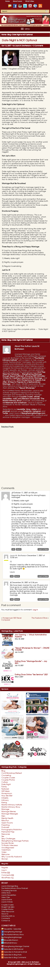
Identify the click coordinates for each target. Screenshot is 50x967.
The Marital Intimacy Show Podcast (14, 888)
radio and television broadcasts (26, 399)
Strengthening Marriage (13, 932)
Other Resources (7, 911)
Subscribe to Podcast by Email (15, 952)
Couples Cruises (26, 397)
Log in (35, 610)
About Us (4, 914)
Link (13, 549)
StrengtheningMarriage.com (33, 413)
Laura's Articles (7, 902)
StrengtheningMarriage (13, 937)
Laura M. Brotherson (23, 45)
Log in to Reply (43, 549)
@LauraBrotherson (11, 940)
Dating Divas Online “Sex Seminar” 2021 (31, 675)
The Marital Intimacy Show (14, 934)
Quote (19, 549)
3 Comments (38, 45)
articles (37, 397)
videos (34, 409)
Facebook (27, 411)
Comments (5, 918)
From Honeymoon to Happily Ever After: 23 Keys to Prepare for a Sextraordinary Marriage (24, 382)
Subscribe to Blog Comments (15, 957)
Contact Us (5, 920)
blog (28, 409)
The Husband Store (39, 618)
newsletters (7, 399)
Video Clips (5, 897)
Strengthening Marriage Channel (16, 946)
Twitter (5, 413)
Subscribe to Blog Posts (12, 955)
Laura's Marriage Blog (9, 886)
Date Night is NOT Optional (19, 40)
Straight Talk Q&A (7, 907)
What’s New (29, 1)
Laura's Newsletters (8, 895)
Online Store (6, 893)
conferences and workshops (15, 403)
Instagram (37, 411)
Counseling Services (9, 890)
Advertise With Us (8, 916)
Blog (9, 34)
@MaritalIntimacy (10, 943)
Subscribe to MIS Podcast (13, 949)
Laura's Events (6, 899)
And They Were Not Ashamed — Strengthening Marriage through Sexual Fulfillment (24, 374)
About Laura (17, 1)
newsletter (21, 409)
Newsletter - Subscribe (12, 929)
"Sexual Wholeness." (27, 388)
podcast (6, 411)
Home (7, 1)
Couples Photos (7, 909)
